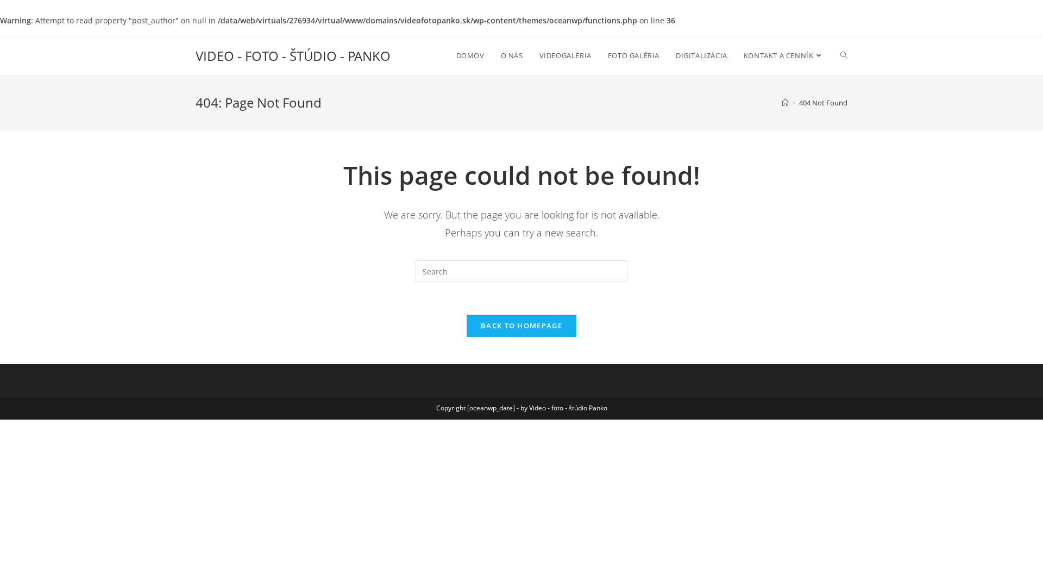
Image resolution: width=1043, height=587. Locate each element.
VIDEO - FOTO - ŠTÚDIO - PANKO (293, 56)
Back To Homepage (521, 325)
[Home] (785, 103)
